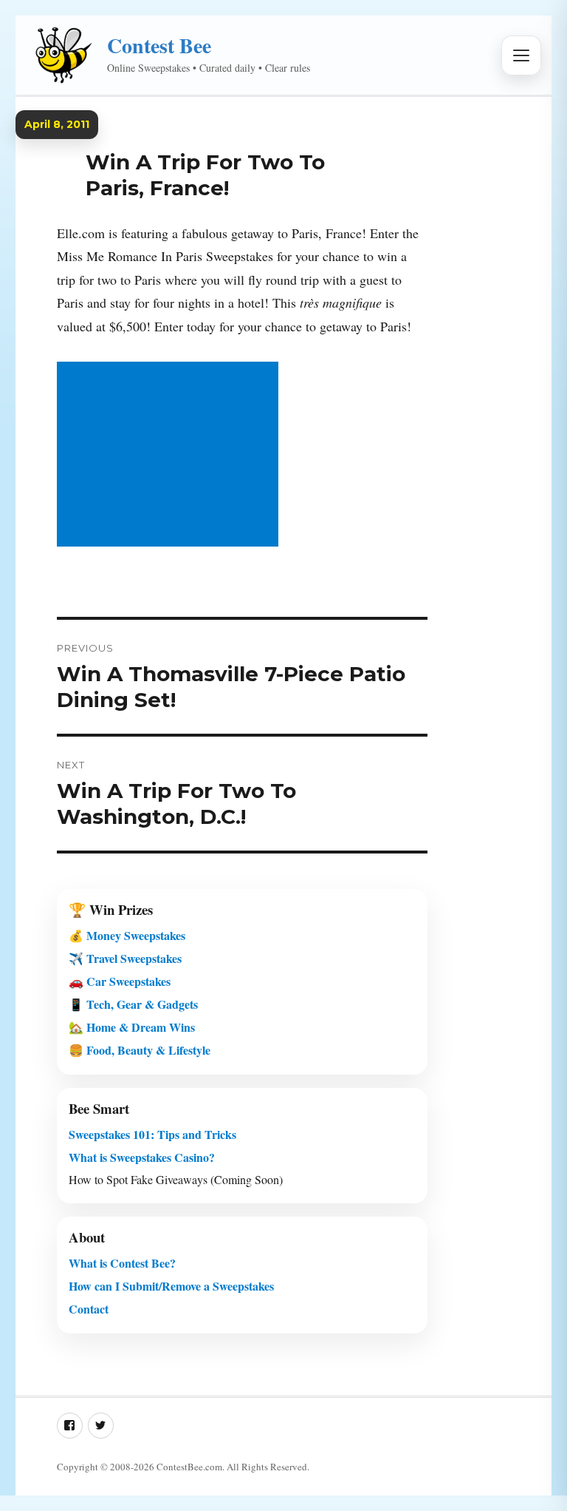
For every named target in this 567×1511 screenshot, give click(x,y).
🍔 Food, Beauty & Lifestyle (139, 1049)
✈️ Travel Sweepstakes (125, 958)
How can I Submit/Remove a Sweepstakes (171, 1285)
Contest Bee (159, 45)
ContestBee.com (189, 1466)
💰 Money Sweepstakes (127, 935)
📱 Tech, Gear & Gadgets (133, 1004)
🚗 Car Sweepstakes (120, 981)
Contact (89, 1308)
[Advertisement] (170, 455)
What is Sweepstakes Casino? (142, 1157)
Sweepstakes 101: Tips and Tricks (152, 1134)
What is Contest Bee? (122, 1262)
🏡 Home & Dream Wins (132, 1026)
